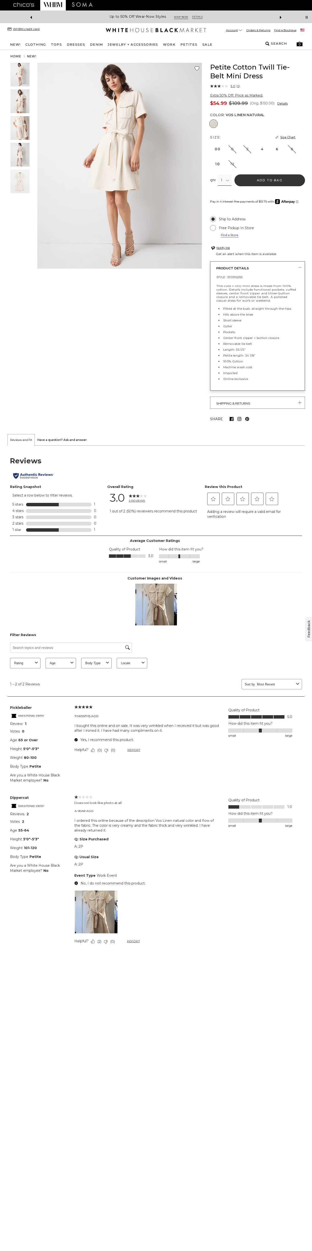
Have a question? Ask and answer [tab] (62, 440)
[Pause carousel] (307, 17)
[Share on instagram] (239, 419)
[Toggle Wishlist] (197, 68)
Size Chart (287, 137)
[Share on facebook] (232, 419)
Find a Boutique (285, 30)
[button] (299, 44)
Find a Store (229, 235)
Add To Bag (270, 180)
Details (282, 103)
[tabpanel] (156, 701)
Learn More (209, 17)
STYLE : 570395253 (229, 277)
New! (32, 56)
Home (15, 56)
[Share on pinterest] (247, 419)
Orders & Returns (258, 30)
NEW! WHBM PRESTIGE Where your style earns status (143, 17)
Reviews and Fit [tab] (21, 440)
